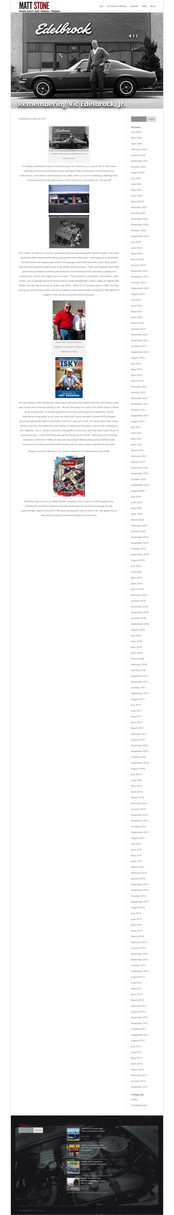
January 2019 (138, 600)
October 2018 (138, 618)
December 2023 (139, 270)
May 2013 (136, 988)
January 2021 (138, 461)
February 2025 (139, 207)
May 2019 (136, 577)
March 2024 (137, 259)
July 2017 (136, 704)
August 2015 (138, 838)
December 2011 (139, 1086)
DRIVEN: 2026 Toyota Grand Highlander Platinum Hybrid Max (93, 1163)
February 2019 (139, 595)
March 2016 (137, 797)
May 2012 (136, 1057)
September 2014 (140, 901)
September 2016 (140, 762)
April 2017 (136, 722)
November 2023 (139, 276)
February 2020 (139, 525)
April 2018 (136, 652)
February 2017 (139, 733)
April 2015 (136, 861)
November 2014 (139, 890)
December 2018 (139, 606)
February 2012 (139, 1075)
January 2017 (138, 739)
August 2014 (138, 907)
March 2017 (137, 728)
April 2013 (136, 994)
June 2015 (136, 849)
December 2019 (139, 537)
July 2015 (136, 843)
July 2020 (136, 496)
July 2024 (136, 241)
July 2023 (136, 299)
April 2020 (136, 514)
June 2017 (136, 710)
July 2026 (136, 132)
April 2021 (136, 444)
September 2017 (140, 693)
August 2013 (138, 976)
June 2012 (136, 1052)
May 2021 (136, 438)
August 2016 (138, 768)
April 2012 (136, 1063)
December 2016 (139, 745)
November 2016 (139, 751)
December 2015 (139, 814)
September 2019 (140, 554)
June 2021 (136, 433)
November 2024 (139, 224)
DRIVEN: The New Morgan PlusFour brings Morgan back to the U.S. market (93, 1180)
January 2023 (138, 328)
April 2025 (136, 195)
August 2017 (138, 699)
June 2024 (136, 247)
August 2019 (138, 560)
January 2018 (138, 670)
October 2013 (138, 965)
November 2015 (139, 820)
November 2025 (139, 160)
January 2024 (138, 265)
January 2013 (138, 1011)
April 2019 (136, 583)
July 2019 (136, 566)
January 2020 (138, 531)
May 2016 (136, 785)
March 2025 (137, 201)
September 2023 (140, 288)
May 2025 (136, 189)
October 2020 (138, 479)
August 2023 (138, 294)
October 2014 (138, 895)
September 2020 (140, 485)
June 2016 (136, 780)
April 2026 (136, 143)
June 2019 (136, 571)
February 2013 (139, 1005)
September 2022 (140, 351)
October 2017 (138, 687)
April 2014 (136, 930)
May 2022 (136, 369)
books (134, 1099)
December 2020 (139, 467)
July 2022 (136, 363)
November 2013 (139, 959)
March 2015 (137, 866)
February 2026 (139, 149)
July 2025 (136, 178)
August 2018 (138, 629)
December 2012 (139, 1017)
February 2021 (139, 456)
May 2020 (136, 508)
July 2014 (136, 913)
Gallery (134, 6)
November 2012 (139, 1023)
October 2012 (138, 1028)
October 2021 (138, 409)
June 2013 (136, 982)
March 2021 (137, 450)
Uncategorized (139, 1105)
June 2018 (136, 641)
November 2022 (139, 340)
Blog (153, 6)
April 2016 (136, 791)
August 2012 (138, 1040)
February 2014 (139, 942)
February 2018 (139, 664)
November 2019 (139, 542)
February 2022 (139, 386)
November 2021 (139, 403)
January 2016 (138, 809)
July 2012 (136, 1046)
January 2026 (138, 155)
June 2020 (136, 502)
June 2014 (136, 919)
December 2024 (139, 218)
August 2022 (138, 357)
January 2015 (138, 878)
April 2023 (136, 317)
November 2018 (139, 612)
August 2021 (138, 421)
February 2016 (139, 803)
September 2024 (140, 236)
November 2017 (139, 681)
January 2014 (138, 947)
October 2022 (138, 346)
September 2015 (140, 832)
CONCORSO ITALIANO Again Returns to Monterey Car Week (93, 1129)
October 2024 (138, 230)
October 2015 (138, 826)
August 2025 (138, 172)
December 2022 (139, 334)
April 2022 (136, 375)
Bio (101, 6)
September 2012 (140, 1034)
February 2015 (139, 872)
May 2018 (136, 647)
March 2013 (137, 1000)
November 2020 (139, 473)
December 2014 (139, 884)
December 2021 (139, 398)
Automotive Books (117, 6)
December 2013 (139, 953)
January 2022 (138, 392)
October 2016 (138, 757)
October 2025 (138, 166)
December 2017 (139, 676)
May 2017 (136, 716)
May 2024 (136, 253)
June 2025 (136, 184)
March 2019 (137, 589)
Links (144, 6)
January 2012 (138, 1081)
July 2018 (136, 635)
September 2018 (140, 623)
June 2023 (136, 305)
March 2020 (137, 519)
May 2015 (136, 855)
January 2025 (138, 213)
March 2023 (137, 322)
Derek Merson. (38, 1210)
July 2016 (136, 774)
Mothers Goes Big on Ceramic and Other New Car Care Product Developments (94, 1147)
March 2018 (137, 658)
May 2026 (136, 137)
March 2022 (137, 380)
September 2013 (140, 971)
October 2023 (138, 282)
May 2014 (136, 924)
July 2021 (136, 427)
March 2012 (137, 1069)
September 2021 (140, 415)
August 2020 (138, 490)
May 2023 (136, 311)
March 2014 (137, 936)
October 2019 (138, 548)
